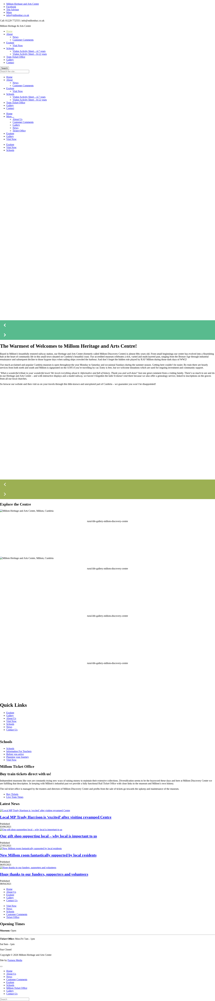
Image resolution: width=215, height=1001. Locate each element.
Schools (10, 724)
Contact (10, 62)
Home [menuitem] (9, 971)
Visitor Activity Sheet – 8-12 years (30, 54)
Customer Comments (23, 39)
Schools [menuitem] (10, 985)
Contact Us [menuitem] (11, 993)
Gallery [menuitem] (10, 990)
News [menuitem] (9, 976)
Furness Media (15, 960)
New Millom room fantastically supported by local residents (48, 855)
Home (9, 31)
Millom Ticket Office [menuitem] (16, 988)
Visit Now (11, 139)
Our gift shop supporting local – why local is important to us (48, 836)
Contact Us (11, 729)
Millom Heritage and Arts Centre (22, 4)
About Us (17, 119)
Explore (10, 42)
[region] (107, 247)
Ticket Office (19, 130)
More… (10, 116)
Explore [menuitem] (10, 982)
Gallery (16, 125)
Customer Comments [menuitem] (16, 979)
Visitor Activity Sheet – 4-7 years (29, 51)
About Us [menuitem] (11, 973)
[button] (107, 325)
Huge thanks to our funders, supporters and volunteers (44, 874)
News (15, 37)
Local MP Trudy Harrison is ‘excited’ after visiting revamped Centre (55, 817)
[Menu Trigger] (1, 966)
